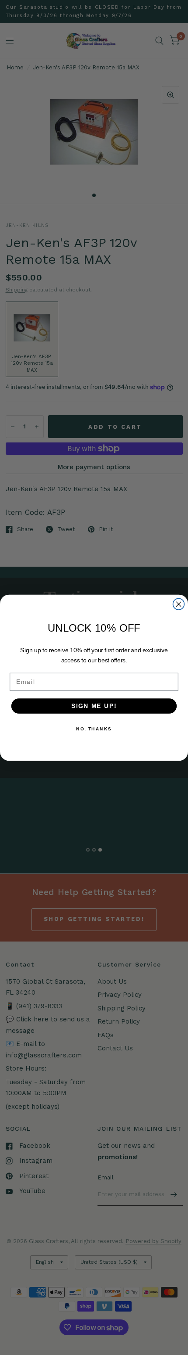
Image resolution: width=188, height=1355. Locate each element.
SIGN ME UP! (94, 705)
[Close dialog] (179, 604)
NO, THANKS (94, 728)
